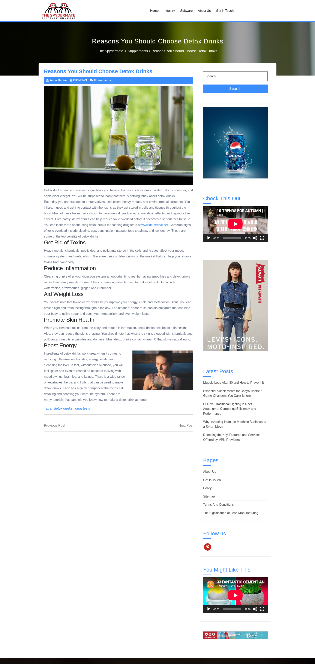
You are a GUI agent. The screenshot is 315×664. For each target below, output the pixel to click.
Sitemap (209, 496)
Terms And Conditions (218, 504)
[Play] (209, 238)
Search (235, 89)
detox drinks (63, 408)
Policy (207, 488)
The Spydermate (110, 51)
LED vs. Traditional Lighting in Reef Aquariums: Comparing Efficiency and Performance (229, 408)
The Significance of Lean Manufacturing (230, 513)
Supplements (138, 51)
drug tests (82, 408)
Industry (169, 10)
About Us (204, 10)
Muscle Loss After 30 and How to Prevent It (233, 382)
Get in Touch (225, 10)
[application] (235, 224)
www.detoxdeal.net (154, 225)
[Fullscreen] (262, 238)
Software (186, 10)
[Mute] (255, 238)
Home (154, 10)
